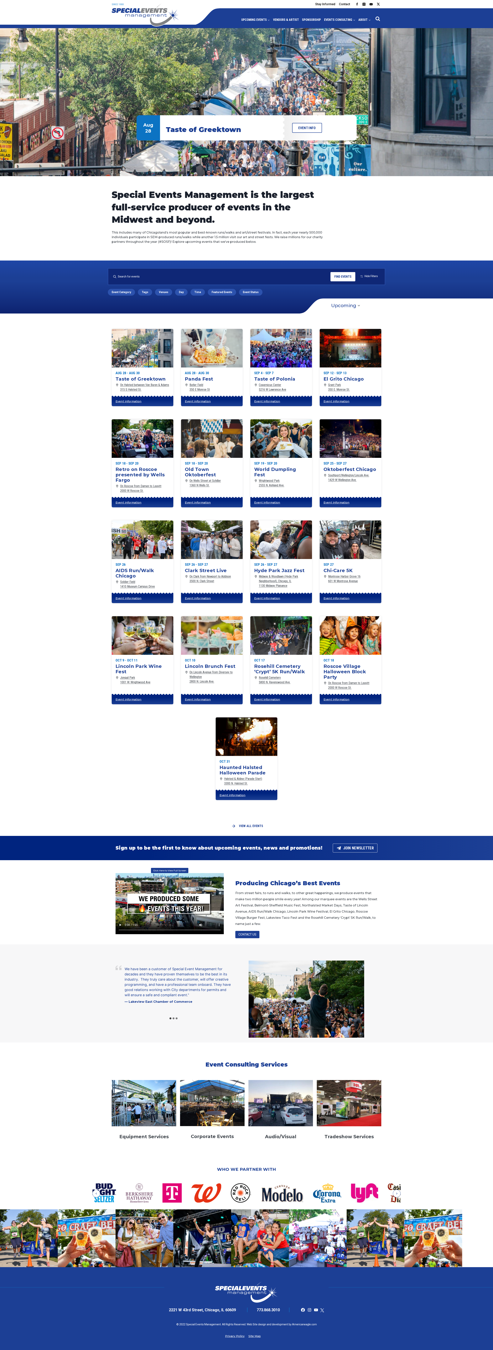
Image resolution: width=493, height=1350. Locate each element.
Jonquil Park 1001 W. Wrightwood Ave (135, 680)
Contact (344, 4)
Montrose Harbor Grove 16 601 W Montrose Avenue (344, 579)
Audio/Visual (280, 1136)
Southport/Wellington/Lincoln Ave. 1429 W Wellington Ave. (348, 477)
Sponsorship (311, 20)
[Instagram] (364, 4)
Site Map (254, 1336)
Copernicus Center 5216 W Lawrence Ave (272, 387)
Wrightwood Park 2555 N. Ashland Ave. (271, 483)
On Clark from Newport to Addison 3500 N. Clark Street (210, 579)
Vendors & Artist (286, 20)
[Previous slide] (96, 1193)
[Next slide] (397, 1193)
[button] (246, 102)
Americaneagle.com (304, 1324)
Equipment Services (144, 1136)
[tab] (170, 1018)
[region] (246, 102)
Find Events (342, 276)
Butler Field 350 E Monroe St (199, 387)
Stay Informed (325, 4)
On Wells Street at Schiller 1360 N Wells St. (205, 483)
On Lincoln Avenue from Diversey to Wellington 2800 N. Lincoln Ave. (211, 676)
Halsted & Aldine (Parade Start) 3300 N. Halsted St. (243, 781)
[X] (378, 4)
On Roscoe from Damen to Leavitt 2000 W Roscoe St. (140, 488)
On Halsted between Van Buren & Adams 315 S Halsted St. (144, 387)
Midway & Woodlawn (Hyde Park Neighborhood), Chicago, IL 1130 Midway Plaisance (278, 581)
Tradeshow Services (349, 1136)
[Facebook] (357, 4)
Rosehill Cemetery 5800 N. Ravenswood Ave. (274, 680)
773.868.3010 (268, 1310)
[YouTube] (371, 4)
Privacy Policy (235, 1336)
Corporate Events (212, 1136)
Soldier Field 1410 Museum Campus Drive (137, 584)
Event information (129, 401)
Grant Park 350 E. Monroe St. (339, 387)
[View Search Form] (377, 18)
